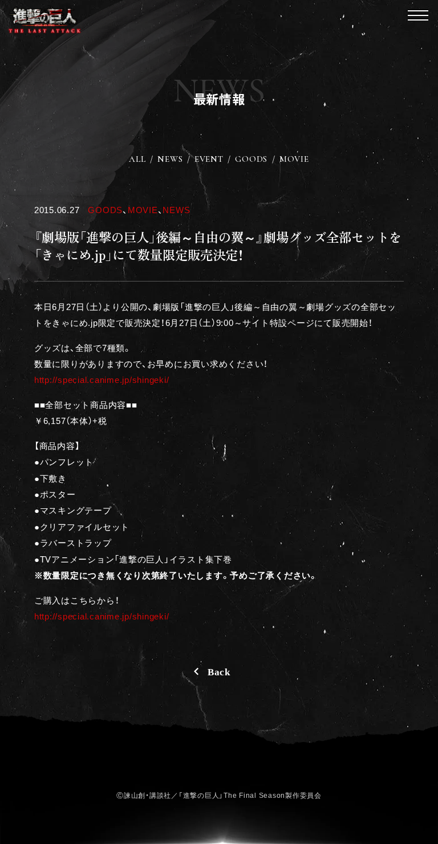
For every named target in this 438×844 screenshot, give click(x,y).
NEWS (169, 159)
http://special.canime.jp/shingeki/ (101, 379)
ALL (137, 159)
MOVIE (294, 159)
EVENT (209, 159)
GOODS (251, 159)
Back (219, 672)
